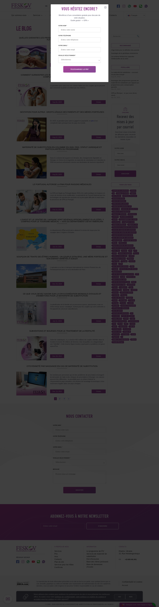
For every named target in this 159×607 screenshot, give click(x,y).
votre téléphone (64, 35)
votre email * (63, 45)
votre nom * (62, 25)
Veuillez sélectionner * (67, 55)
